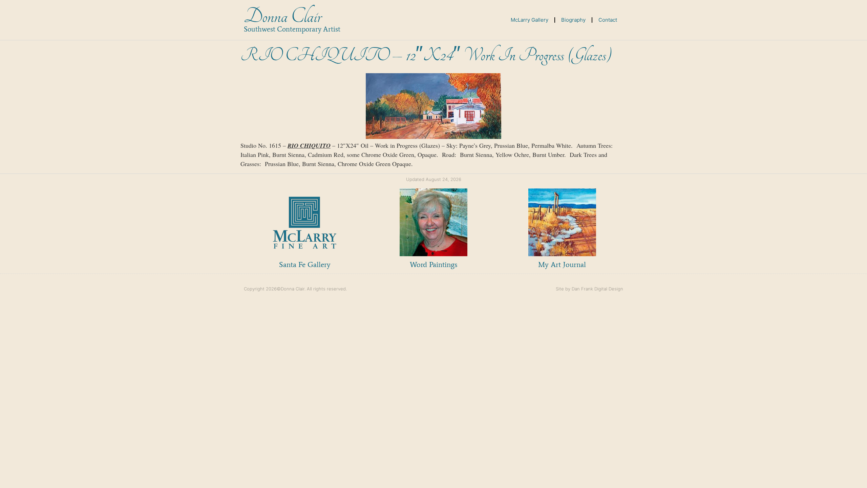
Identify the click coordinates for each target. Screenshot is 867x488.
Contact (607, 20)
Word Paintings (433, 264)
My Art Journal (562, 264)
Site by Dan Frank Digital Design (589, 288)
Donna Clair (282, 16)
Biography (573, 20)
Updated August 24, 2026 (433, 179)
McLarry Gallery (529, 20)
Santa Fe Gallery (305, 264)
